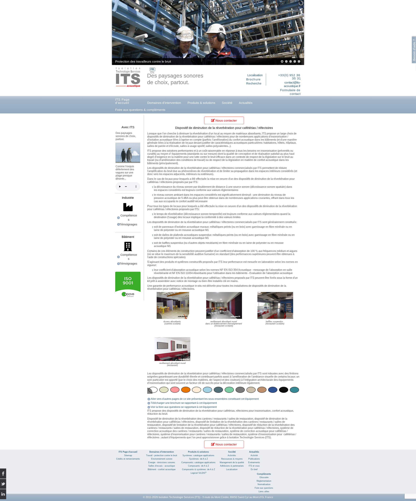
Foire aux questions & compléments (140, 109)
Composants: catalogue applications (198, 462)
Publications (254, 459)
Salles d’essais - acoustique (161, 466)
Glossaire (264, 477)
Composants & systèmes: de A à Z (198, 469)
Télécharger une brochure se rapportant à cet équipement (184, 403)
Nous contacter (226, 120)
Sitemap (128, 455)
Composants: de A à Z (198, 466)
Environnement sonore (161, 459)
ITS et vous (254, 466)
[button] (294, 32)
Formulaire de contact (290, 92)
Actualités (246, 102)
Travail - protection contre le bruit (161, 455)
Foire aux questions (264, 488)
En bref (254, 469)
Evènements (254, 462)
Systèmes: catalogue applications (198, 455)
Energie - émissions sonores (161, 462)
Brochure (253, 79)
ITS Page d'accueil (122, 101)
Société (227, 102)
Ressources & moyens (232, 459)
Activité (254, 455)
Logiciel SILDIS (198, 473)
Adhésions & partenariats (232, 466)
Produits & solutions (201, 102)
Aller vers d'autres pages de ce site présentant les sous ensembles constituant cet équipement (205, 398)
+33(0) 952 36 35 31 (289, 76)
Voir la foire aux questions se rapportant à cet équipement (184, 407)
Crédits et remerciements (128, 459)
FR (152, 69)
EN (152, 72)
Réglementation (264, 481)
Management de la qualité (232, 462)
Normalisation (264, 484)
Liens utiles (264, 491)
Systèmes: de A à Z (198, 459)
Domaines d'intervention (164, 102)
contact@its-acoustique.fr (292, 84)
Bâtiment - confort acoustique (162, 469)
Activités (232, 455)
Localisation (255, 75)
